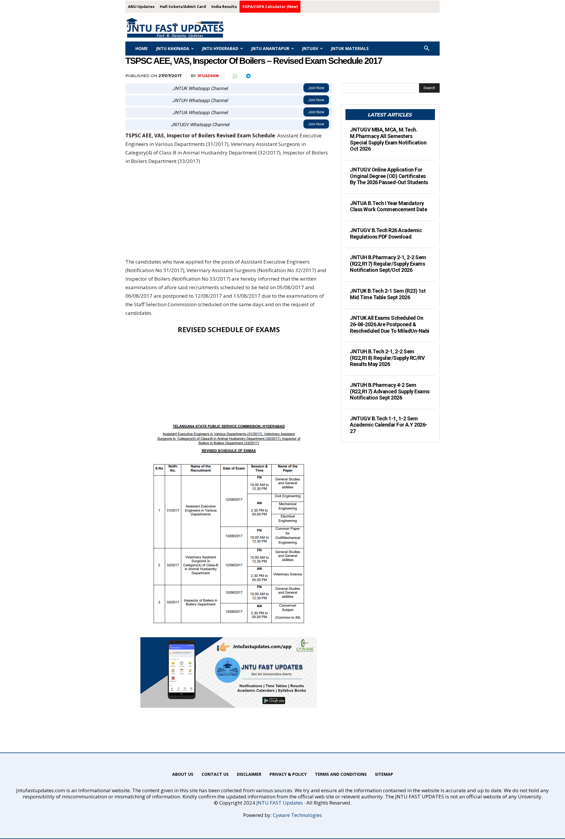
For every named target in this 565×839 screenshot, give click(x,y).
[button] (427, 48)
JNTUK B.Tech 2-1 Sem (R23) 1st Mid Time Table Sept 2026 (388, 294)
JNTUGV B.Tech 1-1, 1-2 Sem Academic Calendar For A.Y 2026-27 (388, 424)
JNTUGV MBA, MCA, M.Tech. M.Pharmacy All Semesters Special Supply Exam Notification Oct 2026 (388, 139)
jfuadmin (208, 75)
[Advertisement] (228, 214)
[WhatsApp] (234, 76)
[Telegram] (248, 76)
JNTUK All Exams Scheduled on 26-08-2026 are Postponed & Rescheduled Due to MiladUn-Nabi (389, 324)
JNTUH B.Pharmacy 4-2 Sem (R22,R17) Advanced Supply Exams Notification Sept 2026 (390, 391)
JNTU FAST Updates (279, 802)
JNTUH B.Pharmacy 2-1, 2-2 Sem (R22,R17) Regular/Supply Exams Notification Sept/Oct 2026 (388, 263)
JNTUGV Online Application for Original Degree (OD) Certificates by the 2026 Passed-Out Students (389, 176)
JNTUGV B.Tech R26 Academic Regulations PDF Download (386, 233)
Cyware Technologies (297, 815)
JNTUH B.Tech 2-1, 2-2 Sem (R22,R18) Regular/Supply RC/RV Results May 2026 (387, 357)
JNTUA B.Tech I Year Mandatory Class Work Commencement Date (388, 206)
